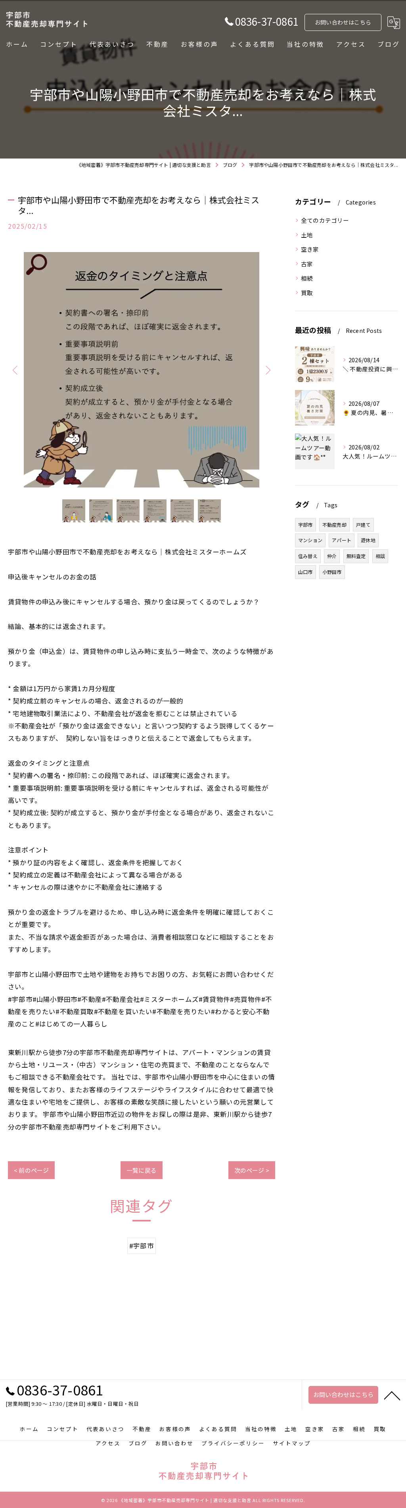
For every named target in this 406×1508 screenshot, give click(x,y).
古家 (307, 264)
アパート (341, 540)
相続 (310, 278)
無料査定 (356, 555)
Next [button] (267, 370)
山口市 (305, 571)
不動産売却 (334, 524)
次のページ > (251, 1170)
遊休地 (368, 540)
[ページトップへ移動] (392, 1395)
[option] (141, 369)
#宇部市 (141, 1245)
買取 (307, 293)
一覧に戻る (141, 1170)
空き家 (310, 249)
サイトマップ (292, 1443)
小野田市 (332, 571)
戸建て (363, 524)
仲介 (332, 555)
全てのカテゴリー (325, 220)
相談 (380, 555)
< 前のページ (31, 1170)
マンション (310, 540)
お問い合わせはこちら (343, 22)
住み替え (308, 555)
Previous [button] (16, 370)
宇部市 (305, 524)
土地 (307, 235)
